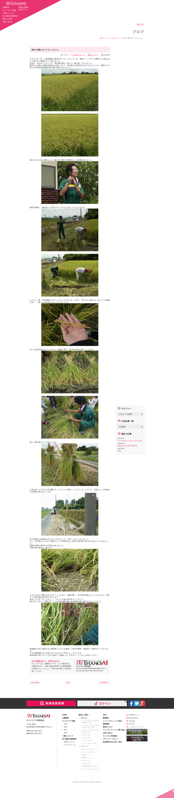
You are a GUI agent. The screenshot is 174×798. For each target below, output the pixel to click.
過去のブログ (107, 727)
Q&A (104, 715)
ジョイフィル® (87, 740)
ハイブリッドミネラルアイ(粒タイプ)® (90, 731)
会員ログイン (23, 9)
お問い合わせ (7, 22)
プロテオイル (86, 763)
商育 (65, 730)
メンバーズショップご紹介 (112, 721)
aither (119, 450)
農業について (93, 55)
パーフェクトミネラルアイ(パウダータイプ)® (90, 726)
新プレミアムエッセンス (90, 749)
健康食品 (84, 718)
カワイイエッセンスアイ (90, 769)
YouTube (131, 724)
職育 (65, 727)
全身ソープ (85, 755)
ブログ (107, 38)
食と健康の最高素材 (10, 16)
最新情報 (106, 724)
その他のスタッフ (116, 38)
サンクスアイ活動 (9, 10)
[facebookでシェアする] (131, 703)
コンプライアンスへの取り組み (114, 730)
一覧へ (68, 682)
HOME (101, 38)
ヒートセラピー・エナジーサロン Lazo (130, 440)
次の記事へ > (104, 682)
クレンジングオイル (88, 752)
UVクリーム (86, 761)
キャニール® (86, 738)
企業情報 (6, 7)
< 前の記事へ (35, 682)
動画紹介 (106, 718)
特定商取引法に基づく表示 (112, 742)
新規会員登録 (23, 7)
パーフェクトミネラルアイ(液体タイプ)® (90, 722)
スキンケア (85, 746)
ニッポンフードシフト (136, 727)
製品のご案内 (7, 19)
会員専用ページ (134, 715)
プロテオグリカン (70, 745)
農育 (65, 733)
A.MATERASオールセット (90, 766)
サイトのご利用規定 (110, 736)
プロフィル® (86, 735)
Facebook (131, 721)
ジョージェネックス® (89, 743)
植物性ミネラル (69, 742)
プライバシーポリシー (111, 739)
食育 (65, 724)
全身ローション (87, 758)
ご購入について (8, 13)
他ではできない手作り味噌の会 (127, 445)
